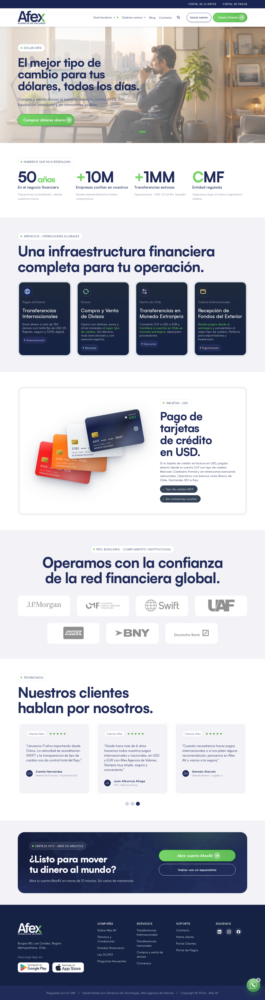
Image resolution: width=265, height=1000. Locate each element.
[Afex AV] (31, 17)
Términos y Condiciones (105, 939)
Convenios (144, 963)
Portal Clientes (186, 943)
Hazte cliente (185, 937)
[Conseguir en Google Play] (33, 967)
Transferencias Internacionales (147, 932)
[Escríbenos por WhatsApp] (253, 985)
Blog (152, 17)
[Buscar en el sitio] (178, 17)
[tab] (123, 132)
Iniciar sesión (199, 17)
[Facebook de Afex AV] (238, 931)
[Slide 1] (127, 804)
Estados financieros (110, 948)
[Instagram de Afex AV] (229, 931)
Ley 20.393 (105, 954)
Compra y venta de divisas (150, 954)
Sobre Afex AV (106, 930)
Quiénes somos (132, 17)
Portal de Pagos (187, 950)
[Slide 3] (138, 804)
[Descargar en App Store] (68, 967)
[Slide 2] (132, 804)
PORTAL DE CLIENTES (202, 4)
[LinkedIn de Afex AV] (219, 931)
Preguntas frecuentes (111, 961)
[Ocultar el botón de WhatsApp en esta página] (258, 980)
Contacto (165, 17)
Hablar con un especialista (197, 870)
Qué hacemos (102, 17)
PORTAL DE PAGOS (235, 4)
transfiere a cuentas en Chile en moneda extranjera (161, 329)
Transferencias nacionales (146, 943)
